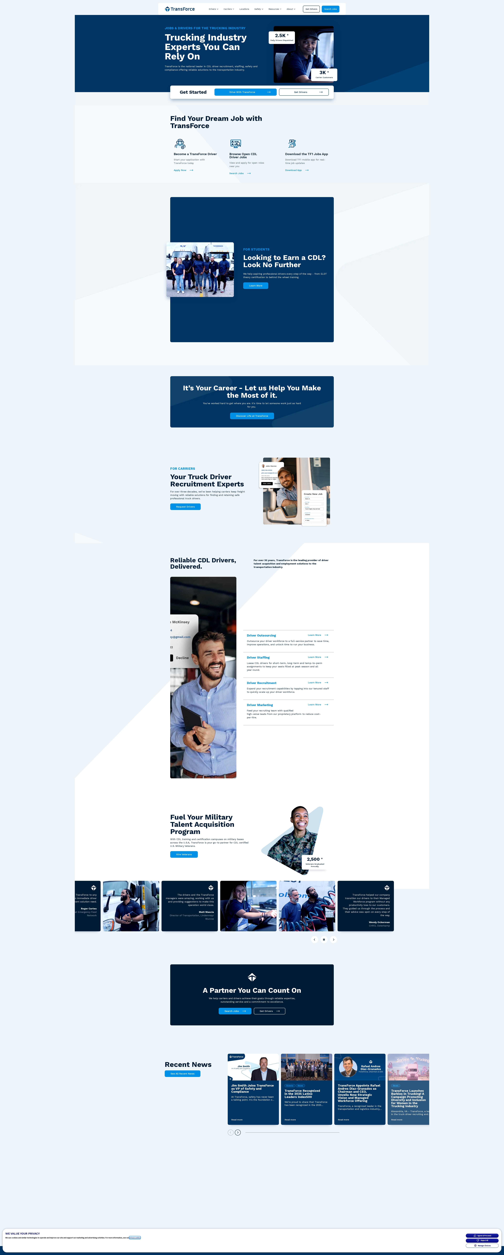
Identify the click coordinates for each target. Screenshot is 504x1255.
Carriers (228, 9)
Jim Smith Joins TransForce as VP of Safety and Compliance (252, 1088)
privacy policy (134, 1237)
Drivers (212, 9)
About (290, 9)
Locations (244, 9)
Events (289, 1085)
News (300, 1085)
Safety (257, 9)
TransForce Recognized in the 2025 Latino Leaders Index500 (302, 1094)
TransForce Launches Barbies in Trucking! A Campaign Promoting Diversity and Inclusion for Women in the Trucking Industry (408, 1098)
